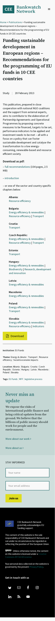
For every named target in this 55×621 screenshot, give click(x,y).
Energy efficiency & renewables (26, 212)
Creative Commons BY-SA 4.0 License (25, 555)
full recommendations (17, 166)
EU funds (13, 379)
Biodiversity (15, 269)
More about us (14, 448)
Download (17, 336)
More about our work (17, 439)
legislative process (33, 379)
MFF (21, 379)
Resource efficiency (20, 201)
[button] (50, 9)
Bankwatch (24, 9)
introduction (12, 178)
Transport (38, 216)
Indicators (38, 326)
